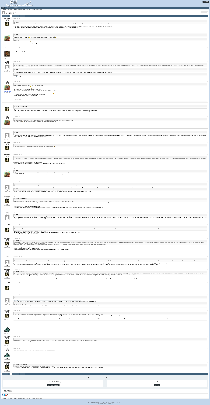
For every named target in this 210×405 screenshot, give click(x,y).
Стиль (106, 401)
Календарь (8, 7)
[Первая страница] (3, 16)
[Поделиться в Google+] (6, 395)
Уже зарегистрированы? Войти (195, 1)
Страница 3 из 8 (28, 15)
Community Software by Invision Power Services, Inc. (105, 403)
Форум (3, 7)
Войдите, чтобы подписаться (196, 11)
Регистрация (206, 1)
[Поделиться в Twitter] (4, 395)
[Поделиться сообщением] (207, 18)
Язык (103, 401)
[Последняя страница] (24, 16)
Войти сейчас (157, 385)
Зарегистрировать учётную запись (53, 385)
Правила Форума (15, 7)
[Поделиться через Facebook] (2, 395)
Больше (206, 9)
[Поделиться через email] (7, 395)
